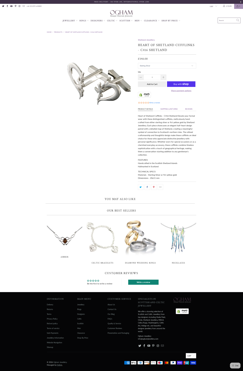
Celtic (111, 20)
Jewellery (69, 20)
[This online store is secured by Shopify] (144, 97)
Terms (49, 314)
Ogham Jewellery (60, 362)
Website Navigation (54, 342)
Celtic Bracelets (102, 241)
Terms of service (53, 328)
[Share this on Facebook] (147, 187)
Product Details (145, 109)
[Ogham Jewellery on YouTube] (11, 6)
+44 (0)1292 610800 (34, 6)
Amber (64, 238)
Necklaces (178, 241)
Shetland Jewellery (146, 40)
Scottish (125, 20)
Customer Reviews (115, 328)
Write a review (143, 282)
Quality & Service (114, 323)
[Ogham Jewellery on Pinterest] (15, 6)
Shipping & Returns (169, 109)
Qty (139, 72)
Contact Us (112, 309)
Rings (83, 20)
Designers (97, 20)
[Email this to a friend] (160, 187)
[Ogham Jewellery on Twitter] (3, 6)
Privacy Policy (52, 319)
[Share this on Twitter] (140, 187)
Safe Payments (52, 333)
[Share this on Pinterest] (154, 187)
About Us (111, 304)
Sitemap (50, 347)
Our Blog (111, 314)
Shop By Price (169, 20)
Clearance (151, 20)
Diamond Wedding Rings (140, 241)
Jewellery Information (55, 338)
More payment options (181, 90)
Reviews (188, 109)
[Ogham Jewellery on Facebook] (7, 6)
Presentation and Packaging (118, 333)
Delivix (60, 365)
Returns (50, 309)
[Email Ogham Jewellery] (23, 6)
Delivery (50, 304)
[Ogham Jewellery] (121, 14)
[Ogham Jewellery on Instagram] (19, 6)
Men (137, 20)
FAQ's (110, 319)
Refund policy (52, 323)
